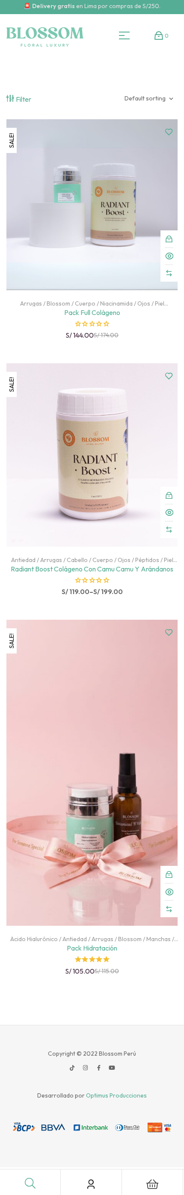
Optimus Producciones (116, 1095)
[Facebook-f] (98, 1068)
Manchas (158, 939)
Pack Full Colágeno (92, 312)
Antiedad (23, 560)
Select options (169, 495)
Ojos (143, 303)
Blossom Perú (117, 1053)
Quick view (169, 256)
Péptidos (147, 560)
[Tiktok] (72, 1068)
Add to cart (169, 238)
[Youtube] (112, 1068)
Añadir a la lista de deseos (169, 132)
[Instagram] (85, 1068)
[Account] (91, 1184)
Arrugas (31, 303)
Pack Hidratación (92, 948)
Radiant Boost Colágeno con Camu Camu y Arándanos (92, 569)
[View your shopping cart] (158, 35)
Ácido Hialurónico (34, 939)
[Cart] (152, 1184)
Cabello (77, 560)
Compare (169, 273)
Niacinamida (116, 303)
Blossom (58, 303)
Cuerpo (85, 303)
